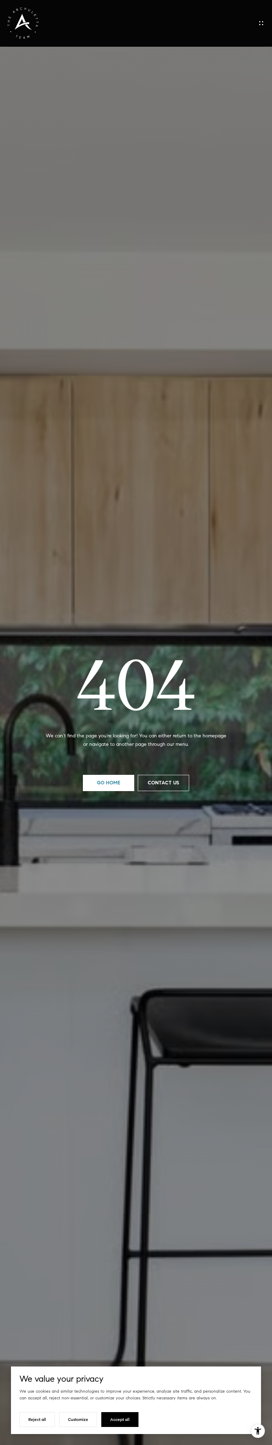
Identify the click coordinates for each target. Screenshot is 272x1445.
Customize (78, 1419)
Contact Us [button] (163, 783)
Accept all (120, 1419)
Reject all (37, 1419)
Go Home (108, 783)
